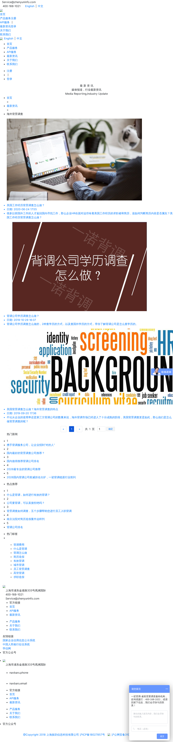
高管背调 (19, 573)
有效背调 (19, 560)
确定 (110, 429)
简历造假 (19, 556)
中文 (40, 6)
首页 (2, 14)
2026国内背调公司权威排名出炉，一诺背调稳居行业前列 (41, 477)
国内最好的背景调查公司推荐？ (26, 453)
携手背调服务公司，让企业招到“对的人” (31, 445)
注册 (13, 18)
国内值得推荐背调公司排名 (23, 461)
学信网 (7, 648)
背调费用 (19, 544)
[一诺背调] (1, 10)
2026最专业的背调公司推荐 (24, 469)
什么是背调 (20, 548)
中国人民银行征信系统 (16, 644)
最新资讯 (5, 26)
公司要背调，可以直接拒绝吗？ (26, 502)
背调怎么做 (20, 552)
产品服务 (5, 18)
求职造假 (19, 577)
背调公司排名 (15, 527)
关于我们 (5, 30)
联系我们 (5, 34)
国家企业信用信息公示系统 (19, 640)
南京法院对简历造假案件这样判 (26, 519)
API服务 (5, 22)
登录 (13, 26)
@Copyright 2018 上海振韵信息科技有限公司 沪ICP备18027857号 (64, 734)
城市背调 (19, 564)
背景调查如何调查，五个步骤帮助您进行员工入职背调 (39, 511)
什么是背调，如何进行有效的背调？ (28, 494)
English (29, 6)
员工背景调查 (22, 569)
